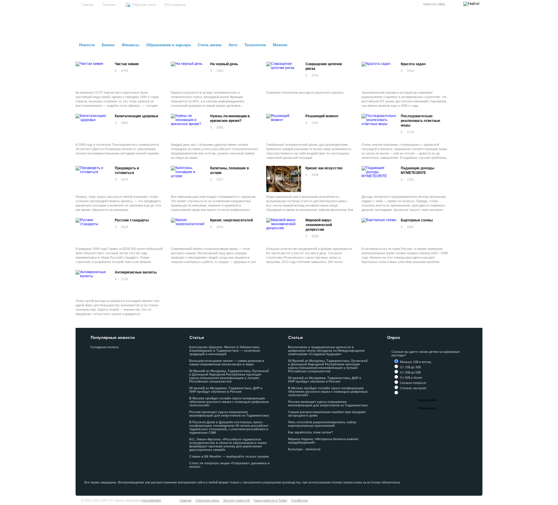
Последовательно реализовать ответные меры (420, 120)
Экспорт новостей (236, 500)
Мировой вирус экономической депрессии (318, 225)
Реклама (109, 4)
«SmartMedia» (151, 500)
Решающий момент (322, 116)
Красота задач (413, 64)
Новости (87, 45)
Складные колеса (104, 347)
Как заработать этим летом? (310, 432)
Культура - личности (304, 449)
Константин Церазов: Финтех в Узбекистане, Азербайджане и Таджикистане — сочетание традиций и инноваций (224, 350)
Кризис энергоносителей (231, 220)
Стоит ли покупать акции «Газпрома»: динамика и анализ (229, 464)
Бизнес (108, 45)
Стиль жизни (209, 45)
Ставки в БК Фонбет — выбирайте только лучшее (229, 456)
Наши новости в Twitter (270, 500)
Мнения (280, 45)
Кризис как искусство (323, 168)
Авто (232, 45)
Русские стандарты (132, 220)
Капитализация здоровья (136, 116)
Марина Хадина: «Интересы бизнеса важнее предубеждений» (323, 440)
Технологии (255, 45)
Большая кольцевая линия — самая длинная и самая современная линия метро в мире (226, 362)
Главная (87, 4)
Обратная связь (144, 4)
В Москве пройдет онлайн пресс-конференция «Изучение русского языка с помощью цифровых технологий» (229, 401)
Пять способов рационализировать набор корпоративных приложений (322, 423)
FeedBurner (299, 500)
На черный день (224, 64)
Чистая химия (127, 64)
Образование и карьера (168, 45)
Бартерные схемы (417, 220)
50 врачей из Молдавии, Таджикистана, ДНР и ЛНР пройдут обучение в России (225, 389)
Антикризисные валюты (136, 272)
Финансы (130, 45)
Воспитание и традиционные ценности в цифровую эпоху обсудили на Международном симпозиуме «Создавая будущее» (326, 350)
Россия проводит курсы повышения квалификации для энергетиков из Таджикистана (229, 413)
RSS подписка (174, 4)
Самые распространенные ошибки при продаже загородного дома (327, 413)
